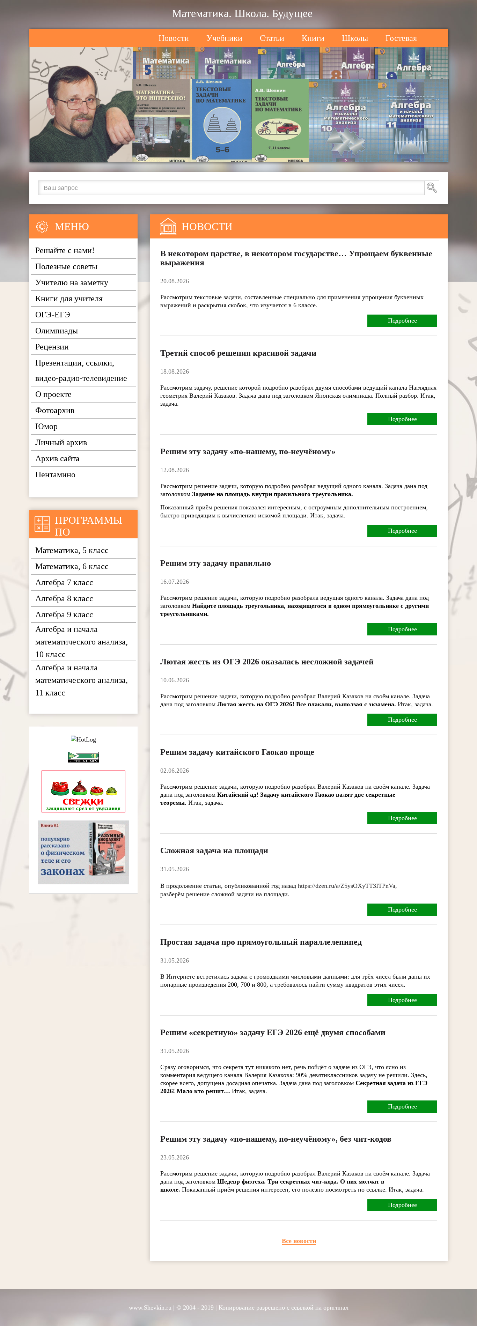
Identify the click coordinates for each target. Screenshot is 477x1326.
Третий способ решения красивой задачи (238, 353)
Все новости (299, 1240)
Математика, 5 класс (72, 550)
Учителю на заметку (71, 282)
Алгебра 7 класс (64, 582)
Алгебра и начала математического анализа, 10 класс (81, 642)
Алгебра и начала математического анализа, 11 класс (81, 680)
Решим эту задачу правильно (215, 563)
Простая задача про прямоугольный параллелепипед (261, 941)
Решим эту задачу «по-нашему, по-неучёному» (248, 451)
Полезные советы (66, 266)
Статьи (272, 38)
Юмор (46, 426)
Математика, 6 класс (72, 566)
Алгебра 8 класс (64, 598)
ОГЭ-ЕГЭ (52, 314)
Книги (313, 38)
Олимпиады (56, 330)
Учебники (224, 38)
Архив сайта (57, 458)
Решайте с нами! (65, 250)
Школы (355, 38)
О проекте (53, 394)
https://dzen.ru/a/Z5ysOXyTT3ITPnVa (346, 885)
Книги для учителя (69, 298)
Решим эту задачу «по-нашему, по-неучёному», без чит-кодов (275, 1138)
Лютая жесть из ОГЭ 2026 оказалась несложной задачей (267, 661)
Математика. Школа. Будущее (242, 13)
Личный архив (61, 442)
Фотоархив (54, 410)
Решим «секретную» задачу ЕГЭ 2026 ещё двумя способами (273, 1032)
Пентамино (55, 474)
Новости (174, 38)
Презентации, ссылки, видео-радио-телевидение (81, 370)
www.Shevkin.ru (150, 1307)
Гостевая (401, 38)
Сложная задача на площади (214, 850)
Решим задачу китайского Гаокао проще (237, 752)
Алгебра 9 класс (64, 614)
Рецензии (52, 346)
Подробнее (402, 320)
